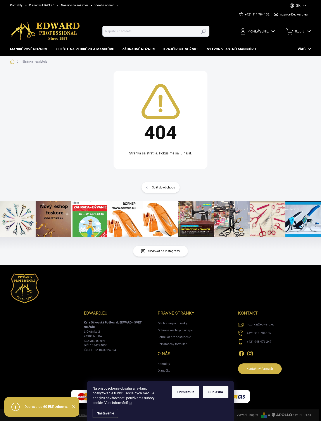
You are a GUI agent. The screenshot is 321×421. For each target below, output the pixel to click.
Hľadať (204, 31)
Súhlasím (215, 392)
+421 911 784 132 (259, 333)
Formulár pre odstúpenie (174, 337)
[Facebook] (241, 352)
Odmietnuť (185, 392)
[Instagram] (250, 352)
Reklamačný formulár (172, 344)
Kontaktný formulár (260, 368)
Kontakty (16, 5)
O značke (164, 370)
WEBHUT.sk (303, 415)
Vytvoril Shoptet (247, 415)
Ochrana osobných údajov (175, 330)
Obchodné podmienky (172, 323)
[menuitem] (30, 49)
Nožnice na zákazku (74, 5)
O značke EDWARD (41, 5)
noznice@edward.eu (260, 324)
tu (130, 403)
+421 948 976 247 (259, 341)
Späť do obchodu (163, 187)
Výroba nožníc (104, 5)
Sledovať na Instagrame (164, 251)
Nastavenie (105, 413)
